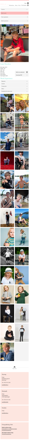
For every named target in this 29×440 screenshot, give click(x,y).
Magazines (3, 81)
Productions (11, 5)
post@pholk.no (5, 384)
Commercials (3, 86)
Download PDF (19, 75)
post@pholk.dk (5, 402)
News (19, 5)
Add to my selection (20, 72)
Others (2, 88)
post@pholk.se (5, 413)
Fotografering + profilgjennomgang (9, 428)
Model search (3, 13)
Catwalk (3, 83)
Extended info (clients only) (6, 91)
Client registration (4, 17)
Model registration (4, 20)
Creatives (3, 9)
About (16, 5)
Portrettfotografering (6, 430)
